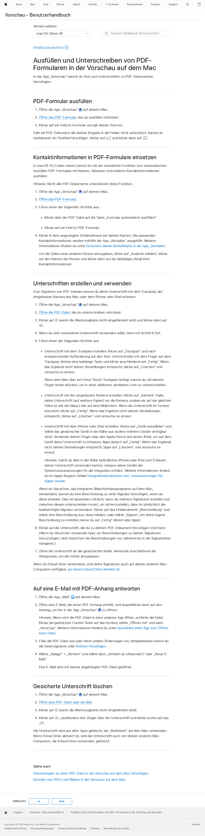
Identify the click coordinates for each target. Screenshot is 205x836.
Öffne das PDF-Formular (57, 117)
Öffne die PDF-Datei (54, 312)
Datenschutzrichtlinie (15, 828)
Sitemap (94, 828)
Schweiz (196, 824)
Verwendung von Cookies (116, 828)
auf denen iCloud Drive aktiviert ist (94, 569)
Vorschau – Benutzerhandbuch (38, 15)
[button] (188, 4)
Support (18, 812)
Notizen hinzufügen (91, 646)
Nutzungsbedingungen (42, 828)
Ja (38, 801)
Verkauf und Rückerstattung (72, 828)
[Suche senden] (107, 33)
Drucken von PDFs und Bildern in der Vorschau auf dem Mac (79, 780)
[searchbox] (137, 33)
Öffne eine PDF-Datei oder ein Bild (65, 702)
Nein (61, 801)
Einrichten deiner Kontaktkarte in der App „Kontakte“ (126, 246)
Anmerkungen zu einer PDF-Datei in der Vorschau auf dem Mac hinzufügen (90, 773)
